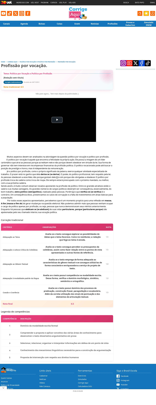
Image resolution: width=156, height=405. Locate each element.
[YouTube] (129, 63)
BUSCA (126, 3)
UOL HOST (35, 3)
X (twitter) (125, 389)
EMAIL (152, 3)
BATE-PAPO (139, 3)
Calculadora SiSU (85, 386)
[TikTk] (148, 63)
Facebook (124, 376)
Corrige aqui (83, 383)
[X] (15, 13)
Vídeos (42, 383)
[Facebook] (142, 63)
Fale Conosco (44, 386)
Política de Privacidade (10, 385)
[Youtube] (3, 13)
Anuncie (4, 381)
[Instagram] (21, 13)
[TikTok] (9, 13)
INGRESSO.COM (22, 3)
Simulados (82, 379)
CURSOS (53, 3)
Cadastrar (43, 376)
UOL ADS (72, 3)
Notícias (42, 379)
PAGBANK (45, 3)
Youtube (124, 384)
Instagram (125, 380)
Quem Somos (6, 378)
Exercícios (82, 376)
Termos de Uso (7, 388)
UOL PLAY (63, 3)
